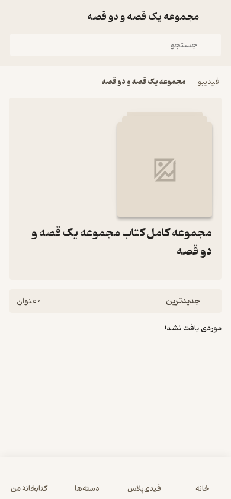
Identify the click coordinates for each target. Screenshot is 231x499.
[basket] (45, 16)
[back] (214, 16)
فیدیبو (208, 82)
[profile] (16, 16)
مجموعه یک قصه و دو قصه (144, 82)
